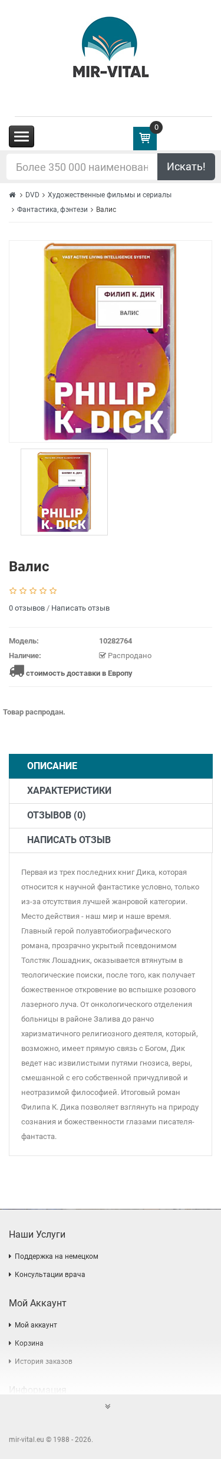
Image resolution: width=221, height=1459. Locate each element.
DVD (32, 195)
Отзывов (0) (56, 815)
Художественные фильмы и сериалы (109, 195)
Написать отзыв (80, 608)
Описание (52, 765)
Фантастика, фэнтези (52, 209)
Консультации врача (50, 1275)
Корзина (29, 1343)
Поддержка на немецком (56, 1256)
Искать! (186, 166)
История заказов (43, 1361)
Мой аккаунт (36, 1325)
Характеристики (69, 790)
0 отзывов (27, 608)
